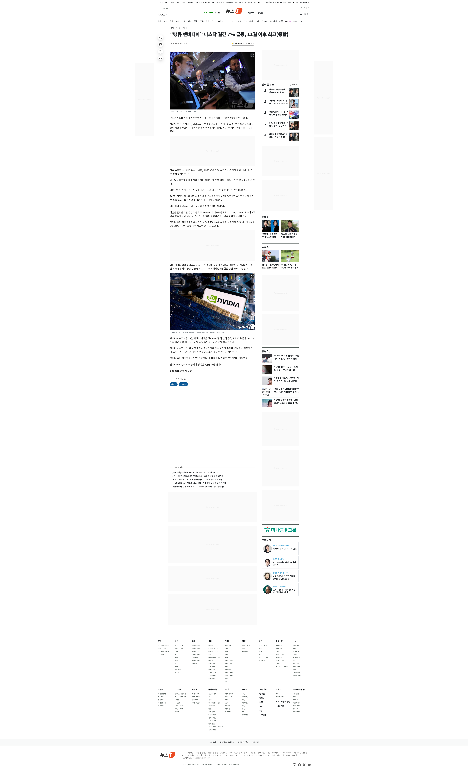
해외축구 (245, 703)
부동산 (160, 689)
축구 (243, 700)
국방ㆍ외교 (246, 645)
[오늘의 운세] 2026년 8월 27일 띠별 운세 (248, 2)
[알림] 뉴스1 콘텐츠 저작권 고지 (279, 2)
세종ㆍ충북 (229, 660)
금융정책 (279, 648)
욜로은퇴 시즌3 (278, 559)
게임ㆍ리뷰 (179, 709)
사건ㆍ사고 (179, 645)
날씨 (176, 663)
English (250, 12)
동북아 (210, 645)
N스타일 (228, 712)
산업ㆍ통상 (196, 651)
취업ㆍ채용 (296, 675)
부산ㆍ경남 (229, 675)
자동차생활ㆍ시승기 (215, 727)
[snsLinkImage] (294, 764)
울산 (226, 678)
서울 (226, 648)
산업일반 (295, 645)
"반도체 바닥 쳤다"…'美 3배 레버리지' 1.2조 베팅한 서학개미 (197, 479)
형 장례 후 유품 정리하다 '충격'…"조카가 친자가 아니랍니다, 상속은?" (286, 359)
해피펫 (217, 12)
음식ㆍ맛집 (212, 730)
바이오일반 (196, 703)
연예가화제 (229, 694)
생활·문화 (212, 689)
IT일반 (177, 703)
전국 (227, 641)
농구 (243, 709)
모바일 (177, 700)
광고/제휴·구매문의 (227, 742)
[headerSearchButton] (167, 8)
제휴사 (278, 689)
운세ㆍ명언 (212, 718)
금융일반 (279, 645)
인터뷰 (227, 709)
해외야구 (245, 697)
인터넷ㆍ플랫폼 (180, 694)
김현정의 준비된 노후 (280, 573)
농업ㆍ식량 (196, 660)
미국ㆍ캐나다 (213, 648)
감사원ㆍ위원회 (163, 651)
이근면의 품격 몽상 (279, 586)
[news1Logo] (167, 755)
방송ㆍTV (228, 697)
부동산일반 (162, 694)
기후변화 (211, 666)
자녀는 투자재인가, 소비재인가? (284, 563)
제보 (309, 8)
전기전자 (295, 651)
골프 (243, 712)
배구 (243, 706)
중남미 (210, 660)
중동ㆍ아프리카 (214, 657)
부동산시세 (162, 703)
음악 (226, 703)
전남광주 (228, 670)
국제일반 (211, 678)
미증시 (173, 384)
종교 (210, 700)
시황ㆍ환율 (280, 660)
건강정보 (211, 712)
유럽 (210, 654)
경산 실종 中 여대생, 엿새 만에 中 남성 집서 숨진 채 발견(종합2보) (278, 114)
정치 (160, 641)
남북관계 (262, 660)
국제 (172, 28)
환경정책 (195, 663)
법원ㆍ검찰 (179, 648)
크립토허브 (208, 12)
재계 (294, 648)
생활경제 (295, 663)
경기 (226, 651)
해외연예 (228, 706)
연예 (264, 217)
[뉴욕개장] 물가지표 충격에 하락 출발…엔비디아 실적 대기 (196, 472)
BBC (277, 694)
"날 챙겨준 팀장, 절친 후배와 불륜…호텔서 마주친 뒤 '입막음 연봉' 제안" (286, 370)
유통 (294, 660)
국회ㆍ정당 (162, 648)
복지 (176, 654)
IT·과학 (178, 689)
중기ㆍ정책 (296, 657)
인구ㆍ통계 (196, 654)
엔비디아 (183, 384)
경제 (193, 641)
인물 (176, 666)
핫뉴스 (265, 351)
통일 (243, 648)
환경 (176, 660)
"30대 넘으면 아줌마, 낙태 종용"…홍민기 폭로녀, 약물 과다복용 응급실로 (286, 403)
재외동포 (245, 651)
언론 (210, 709)
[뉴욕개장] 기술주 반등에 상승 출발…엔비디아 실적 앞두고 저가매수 (200, 483)
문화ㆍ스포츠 (263, 657)
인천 (226, 654)
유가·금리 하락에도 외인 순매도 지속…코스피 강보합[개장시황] (198, 476)
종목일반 (245, 715)
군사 (260, 648)
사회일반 (178, 672)
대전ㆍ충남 (229, 663)
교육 (176, 651)
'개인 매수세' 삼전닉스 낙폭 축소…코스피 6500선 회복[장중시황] (199, 486)
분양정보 (161, 700)
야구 (243, 694)
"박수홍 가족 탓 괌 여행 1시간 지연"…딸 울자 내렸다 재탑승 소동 (278, 103)
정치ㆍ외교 (263, 645)
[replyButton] (160, 44)
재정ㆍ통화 (196, 648)
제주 (226, 681)
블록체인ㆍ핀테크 (282, 666)
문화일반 (211, 706)
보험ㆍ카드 (280, 654)
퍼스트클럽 (296, 712)
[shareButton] (160, 37)
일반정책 (161, 697)
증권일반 (279, 657)
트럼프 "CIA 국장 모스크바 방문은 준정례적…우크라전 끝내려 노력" (203, 2)
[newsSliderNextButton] (296, 85)
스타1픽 (295, 700)
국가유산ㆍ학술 (214, 703)
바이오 (194, 689)
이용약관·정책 (243, 742)
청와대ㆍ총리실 (163, 645)
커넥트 (303, 8)
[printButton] (160, 58)
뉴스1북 (295, 709)
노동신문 (259, 12)
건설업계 (161, 706)
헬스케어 (195, 700)
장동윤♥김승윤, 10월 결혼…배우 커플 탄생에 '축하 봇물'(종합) (278, 137)
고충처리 (255, 742)
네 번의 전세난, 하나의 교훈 (285, 548)
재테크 (278, 663)
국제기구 (211, 670)
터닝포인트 (296, 706)
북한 (261, 641)
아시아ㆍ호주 (213, 651)
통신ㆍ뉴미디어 (180, 697)
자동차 (294, 654)
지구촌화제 (212, 675)
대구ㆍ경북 (229, 672)
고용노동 (195, 657)
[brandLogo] (234, 10)
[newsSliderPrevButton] (290, 85)
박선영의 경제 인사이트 (281, 545)
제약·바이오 (196, 697)
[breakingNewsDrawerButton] (163, 8)
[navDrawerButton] (159, 8)
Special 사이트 (299, 689)
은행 (277, 651)
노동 (176, 657)
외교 (244, 641)
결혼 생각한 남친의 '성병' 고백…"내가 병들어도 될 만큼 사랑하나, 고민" (286, 392)
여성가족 (178, 670)
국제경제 (211, 663)
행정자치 (228, 645)
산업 (294, 641)
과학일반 (178, 712)
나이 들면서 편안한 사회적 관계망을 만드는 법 (284, 577)
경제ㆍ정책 (196, 645)
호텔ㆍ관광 (296, 672)
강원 (226, 657)
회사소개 (213, 742)
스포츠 (265, 247)
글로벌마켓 (280, 697)
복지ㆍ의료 (196, 694)
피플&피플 (212, 672)
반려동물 (211, 724)
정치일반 (161, 654)
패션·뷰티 (296, 666)
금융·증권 (280, 641)
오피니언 (266, 540)
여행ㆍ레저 (212, 715)
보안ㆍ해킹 (179, 706)
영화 (226, 700)
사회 (176, 641)
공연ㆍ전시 (212, 694)
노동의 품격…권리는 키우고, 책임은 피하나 (284, 591)
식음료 (294, 670)
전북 (226, 666)
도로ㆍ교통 (212, 721)
